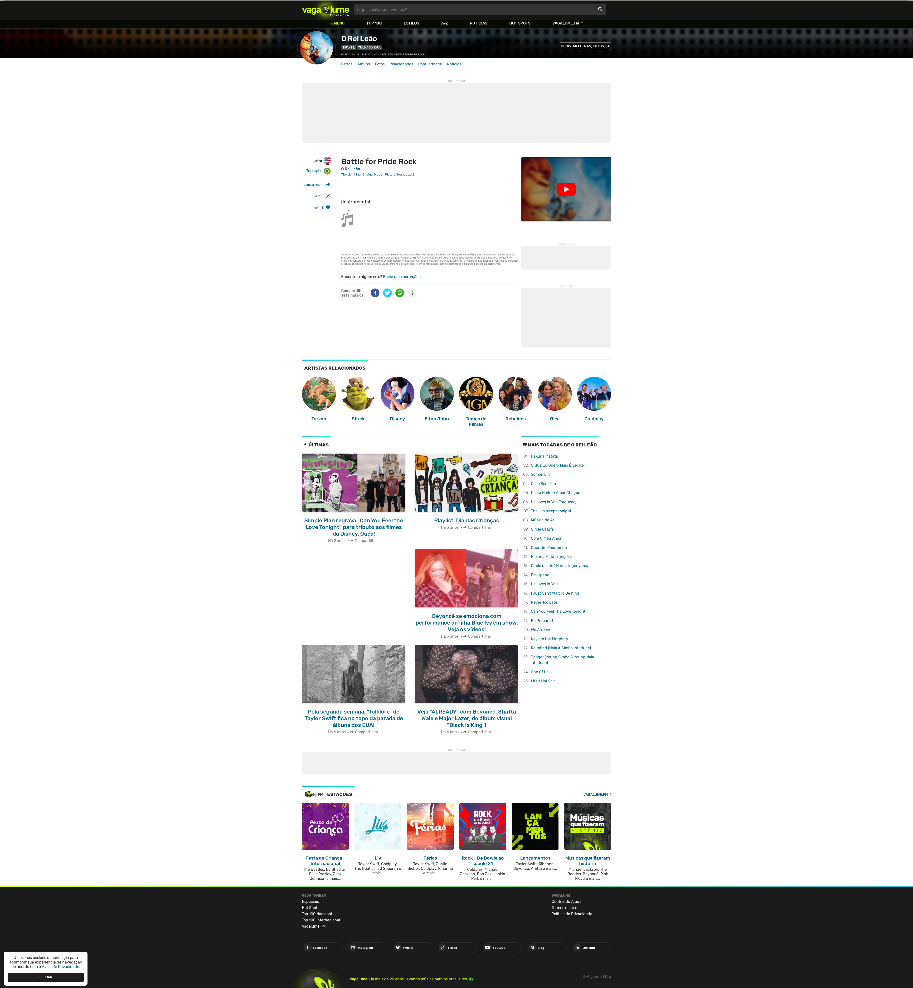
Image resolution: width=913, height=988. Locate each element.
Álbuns (363, 64)
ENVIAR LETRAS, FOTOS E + (587, 46)
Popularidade (430, 64)
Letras (346, 64)
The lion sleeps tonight (551, 511)
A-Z (444, 23)
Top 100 (374, 23)
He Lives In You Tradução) (553, 502)
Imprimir (318, 207)
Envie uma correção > (402, 276)
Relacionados (401, 64)
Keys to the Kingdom (549, 639)
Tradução (313, 171)
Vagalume (326, 10)
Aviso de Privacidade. (61, 966)
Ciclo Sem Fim (543, 483)
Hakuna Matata (544, 456)
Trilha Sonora (369, 47)
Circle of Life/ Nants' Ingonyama (559, 565)
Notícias (478, 23)
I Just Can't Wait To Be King (555, 593)
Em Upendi (540, 575)
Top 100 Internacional (321, 920)
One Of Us (540, 672)
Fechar (45, 977)
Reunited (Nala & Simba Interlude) (561, 648)
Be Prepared (542, 620)
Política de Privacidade (572, 914)
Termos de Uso (564, 907)
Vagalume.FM (565, 23)
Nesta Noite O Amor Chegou (555, 492)
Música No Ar (542, 520)
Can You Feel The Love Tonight (558, 611)
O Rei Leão (359, 38)
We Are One (541, 629)
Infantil (348, 47)
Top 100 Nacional (317, 914)
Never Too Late (544, 602)
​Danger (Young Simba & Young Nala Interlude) (562, 660)
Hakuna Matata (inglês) (551, 556)
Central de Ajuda (567, 901)
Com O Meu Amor (546, 538)
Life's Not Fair (543, 681)
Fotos (380, 64)
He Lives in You (544, 584)
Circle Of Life (542, 529)
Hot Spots (519, 23)
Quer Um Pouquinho (549, 547)
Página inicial (350, 54)
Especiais (310, 901)
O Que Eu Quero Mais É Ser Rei (558, 465)
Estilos (411, 23)
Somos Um (540, 474)
